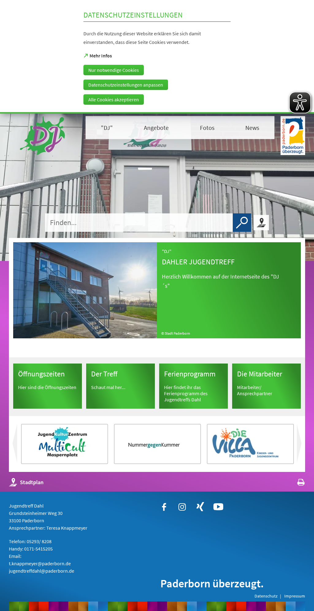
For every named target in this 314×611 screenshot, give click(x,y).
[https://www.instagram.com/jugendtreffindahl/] (182, 507)
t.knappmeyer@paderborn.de (40, 563)
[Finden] (242, 222)
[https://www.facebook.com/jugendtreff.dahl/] (164, 507)
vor (14, 446)
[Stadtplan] (261, 222)
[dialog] (157, 57)
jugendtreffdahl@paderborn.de (41, 571)
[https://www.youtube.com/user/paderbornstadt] (218, 507)
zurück (304, 446)
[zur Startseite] (44, 135)
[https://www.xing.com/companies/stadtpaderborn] (200, 507)
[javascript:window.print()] (295, 484)
